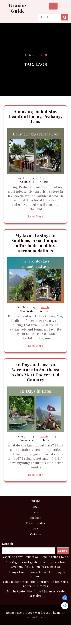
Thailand (35, 517)
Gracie (44, 178)
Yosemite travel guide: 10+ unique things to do (35, 557)
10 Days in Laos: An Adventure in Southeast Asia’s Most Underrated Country (35, 372)
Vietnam (35, 534)
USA (35, 529)
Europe (35, 501)
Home (29, 55)
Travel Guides (35, 523)
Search (64, 17)
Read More (35, 216)
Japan (35, 506)
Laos (35, 512)
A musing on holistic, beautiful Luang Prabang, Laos (35, 116)
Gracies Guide (18, 8)
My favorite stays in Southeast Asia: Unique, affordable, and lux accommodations (35, 243)
